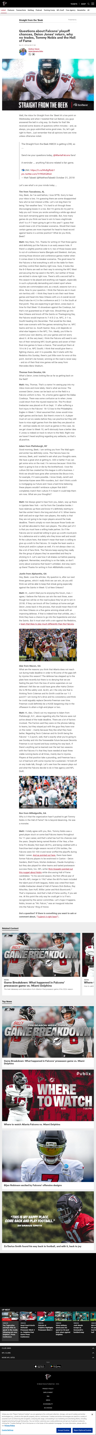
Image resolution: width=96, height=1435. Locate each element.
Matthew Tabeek (33, 49)
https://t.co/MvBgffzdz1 (43, 170)
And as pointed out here (44, 855)
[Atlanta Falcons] (48, 1377)
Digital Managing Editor (35, 51)
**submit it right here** (47, 916)
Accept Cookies (63, 1430)
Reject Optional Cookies (82, 1430)
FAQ (48, 1396)
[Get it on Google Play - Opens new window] (55, 1367)
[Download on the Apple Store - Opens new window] (39, 1367)
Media (48, 1400)
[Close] (92, 1414)
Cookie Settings (7, 1430)
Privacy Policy (48, 1388)
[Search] (88, 3)
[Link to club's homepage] (4, 3)
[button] (10, 1326)
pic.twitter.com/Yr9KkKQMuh (36, 173)
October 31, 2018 (65, 177)
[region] (48, 1423)
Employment (48, 1392)
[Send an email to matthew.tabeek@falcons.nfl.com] (33, 54)
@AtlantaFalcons (61, 155)
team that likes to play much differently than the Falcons (47, 624)
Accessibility (48, 1404)
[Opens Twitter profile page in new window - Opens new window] (29, 54)
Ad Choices (48, 1408)
